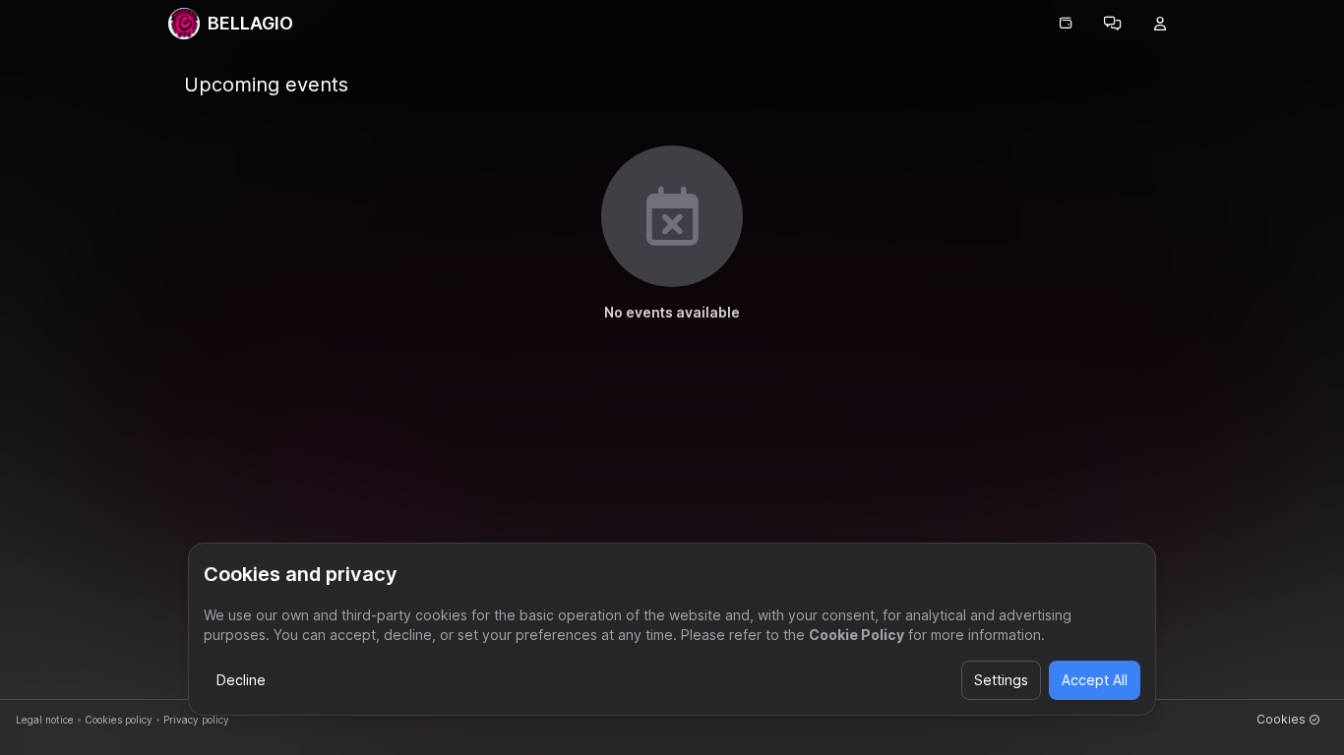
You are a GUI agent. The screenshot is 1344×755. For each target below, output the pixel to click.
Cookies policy (119, 720)
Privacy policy (196, 720)
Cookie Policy (856, 634)
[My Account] (1160, 23)
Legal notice (45, 720)
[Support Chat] (1113, 23)
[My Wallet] (1065, 23)
